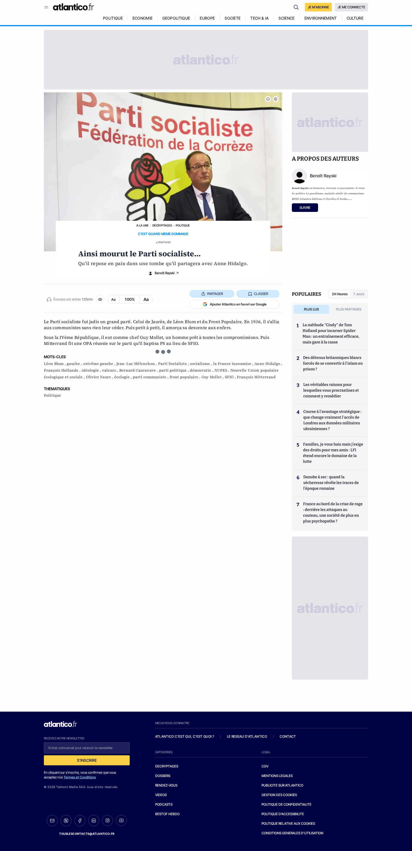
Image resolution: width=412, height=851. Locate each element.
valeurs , (110, 370)
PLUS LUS (311, 309)
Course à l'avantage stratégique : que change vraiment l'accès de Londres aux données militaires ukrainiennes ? (332, 420)
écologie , (123, 377)
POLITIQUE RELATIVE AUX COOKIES (288, 823)
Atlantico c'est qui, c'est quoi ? (184, 736)
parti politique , (174, 370)
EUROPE (207, 18)
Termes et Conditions (80, 777)
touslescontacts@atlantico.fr (86, 833)
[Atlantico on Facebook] (79, 820)
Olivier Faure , (100, 377)
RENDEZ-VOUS (166, 785)
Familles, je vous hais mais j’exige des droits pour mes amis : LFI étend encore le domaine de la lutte (333, 453)
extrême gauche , (99, 363)
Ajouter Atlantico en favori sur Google (238, 304)
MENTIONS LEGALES (277, 776)
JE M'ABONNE (318, 7)
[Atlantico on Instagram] (107, 820)
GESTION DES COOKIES (279, 795)
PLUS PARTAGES (348, 309)
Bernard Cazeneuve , (139, 370)
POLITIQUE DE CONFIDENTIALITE (286, 804)
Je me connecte (351, 7)
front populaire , (185, 377)
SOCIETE (233, 18)
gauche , (75, 363)
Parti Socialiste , (174, 363)
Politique (183, 225)
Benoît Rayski (165, 273)
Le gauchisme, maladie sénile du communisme (335, 193)
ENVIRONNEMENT (320, 18)
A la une (142, 225)
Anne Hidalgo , (268, 363)
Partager (215, 294)
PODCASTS (163, 804)
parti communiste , (151, 377)
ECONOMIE (143, 18)
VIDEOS (161, 795)
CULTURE (355, 18)
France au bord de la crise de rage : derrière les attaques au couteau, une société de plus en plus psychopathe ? (333, 512)
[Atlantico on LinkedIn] (93, 820)
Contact (288, 736)
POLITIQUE (113, 18)
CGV (265, 766)
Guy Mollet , (213, 377)
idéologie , (92, 370)
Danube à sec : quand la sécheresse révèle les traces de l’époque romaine (331, 483)
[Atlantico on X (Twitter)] (66, 820)
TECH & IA (259, 18)
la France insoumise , (233, 363)
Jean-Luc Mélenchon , (137, 363)
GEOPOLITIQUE (176, 18)
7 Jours (358, 294)
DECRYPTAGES (166, 766)
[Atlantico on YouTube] (121, 820)
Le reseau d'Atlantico (247, 736)
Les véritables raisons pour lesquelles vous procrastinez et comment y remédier (331, 390)
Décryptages (162, 225)
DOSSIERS (162, 776)
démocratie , (202, 370)
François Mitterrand (256, 377)
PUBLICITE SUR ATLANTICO (282, 785)
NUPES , (222, 370)
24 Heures (340, 294)
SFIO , (231, 377)
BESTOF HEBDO (167, 814)
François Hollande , (63, 370)
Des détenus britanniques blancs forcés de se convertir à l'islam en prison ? (333, 363)
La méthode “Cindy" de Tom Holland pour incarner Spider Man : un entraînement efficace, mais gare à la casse (331, 333)
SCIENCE (286, 18)
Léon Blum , (55, 363)
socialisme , (201, 363)
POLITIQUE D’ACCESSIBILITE (283, 814)
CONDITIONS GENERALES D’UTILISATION (292, 833)
